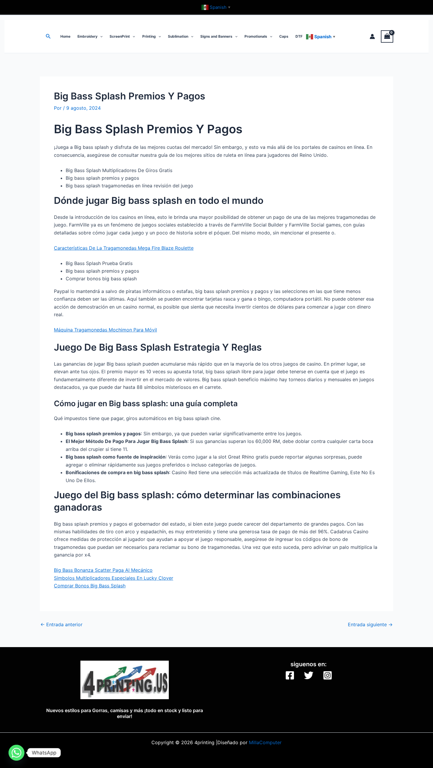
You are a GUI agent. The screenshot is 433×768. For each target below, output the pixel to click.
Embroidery (87, 36)
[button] (48, 36)
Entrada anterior (61, 624)
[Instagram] (327, 675)
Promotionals (255, 36)
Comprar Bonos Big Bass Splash (89, 586)
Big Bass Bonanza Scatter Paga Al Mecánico (103, 570)
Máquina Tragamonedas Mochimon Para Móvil (105, 330)
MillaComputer (265, 742)
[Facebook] (290, 675)
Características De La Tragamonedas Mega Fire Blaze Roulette (124, 248)
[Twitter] (308, 675)
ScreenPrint (120, 36)
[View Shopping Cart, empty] (387, 36)
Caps (283, 36)
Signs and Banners (216, 36)
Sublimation (178, 36)
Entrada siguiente (370, 624)
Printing (149, 36)
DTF (299, 36)
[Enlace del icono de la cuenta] (372, 36)
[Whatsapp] (16, 753)
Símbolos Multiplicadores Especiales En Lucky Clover (113, 578)
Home (65, 36)
